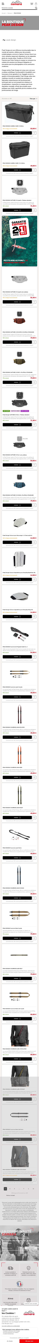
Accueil (4, 13)
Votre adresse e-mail (7, 1248)
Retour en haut (10, 1195)
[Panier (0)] (36, 4)
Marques (10, 13)
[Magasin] (31, 4)
